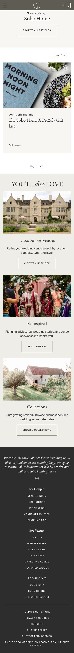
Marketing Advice (37, 562)
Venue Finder (37, 496)
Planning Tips (37, 520)
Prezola (16, 145)
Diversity (37, 624)
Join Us (37, 538)
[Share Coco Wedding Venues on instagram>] (37, 478)
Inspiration (37, 508)
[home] (37, 5)
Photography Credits (37, 636)
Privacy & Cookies (37, 618)
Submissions (37, 550)
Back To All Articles (37, 30)
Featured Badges (37, 568)
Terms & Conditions (37, 612)
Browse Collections (37, 430)
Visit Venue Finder (37, 263)
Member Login (37, 544)
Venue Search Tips (37, 514)
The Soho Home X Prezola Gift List (36, 123)
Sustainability (37, 630)
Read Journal (36, 347)
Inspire (28, 115)
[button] (5, 5)
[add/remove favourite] (65, 68)
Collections (37, 502)
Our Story (37, 556)
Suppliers (16, 115)
